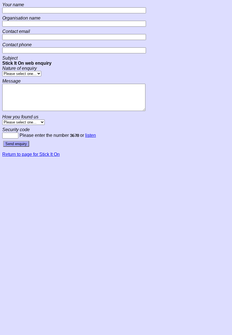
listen (90, 135)
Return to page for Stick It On (31, 154)
